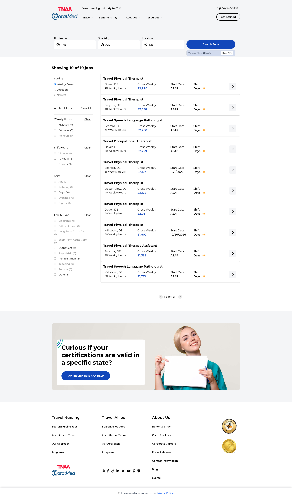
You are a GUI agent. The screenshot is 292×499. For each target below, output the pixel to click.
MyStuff (113, 8)
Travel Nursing (66, 417)
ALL (107, 44)
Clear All (86, 108)
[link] (232, 86)
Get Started (228, 17)
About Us (131, 17)
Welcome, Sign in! (93, 8)
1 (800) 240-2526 (227, 8)
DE (151, 44)
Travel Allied (113, 417)
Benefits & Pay (108, 17)
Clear (87, 119)
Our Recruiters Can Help (86, 375)
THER (64, 44)
